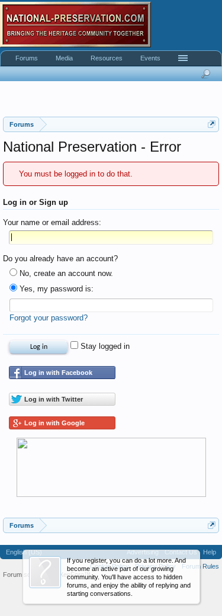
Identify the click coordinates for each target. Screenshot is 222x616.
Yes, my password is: (55, 288)
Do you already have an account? (60, 258)
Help (209, 552)
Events (150, 58)
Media (64, 58)
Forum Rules (200, 566)
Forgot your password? (48, 317)
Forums (26, 58)
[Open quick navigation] (211, 124)
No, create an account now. (65, 273)
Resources (107, 58)
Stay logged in (104, 346)
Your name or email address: (52, 222)
